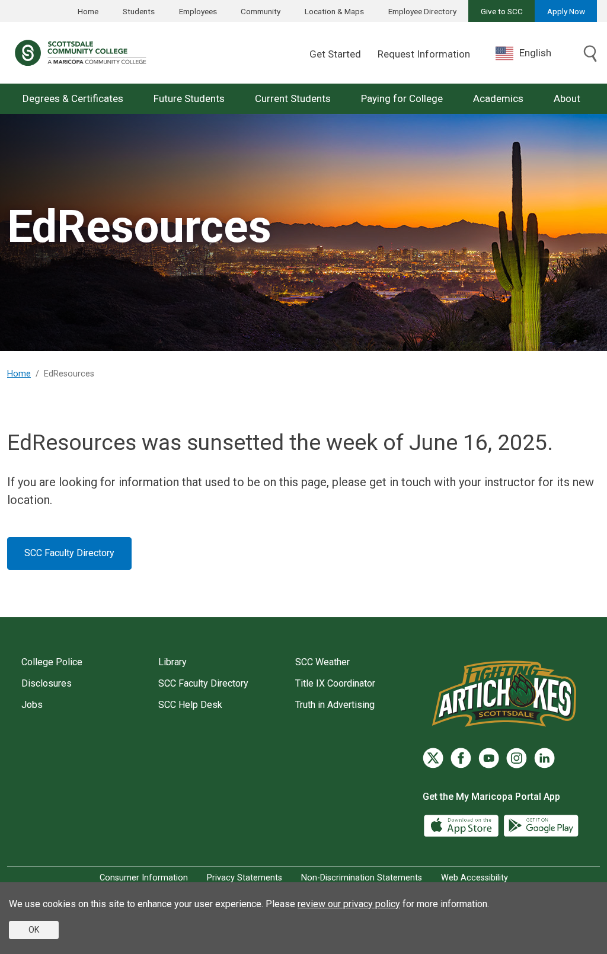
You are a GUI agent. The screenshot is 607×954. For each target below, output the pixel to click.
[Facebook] (461, 758)
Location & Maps (334, 11)
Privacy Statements (244, 878)
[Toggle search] (590, 54)
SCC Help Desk (190, 704)
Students (139, 11)
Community (260, 11)
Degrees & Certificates (73, 98)
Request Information (424, 54)
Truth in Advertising (335, 704)
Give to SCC (502, 11)
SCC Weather (322, 662)
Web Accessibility (474, 878)
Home (88, 11)
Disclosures (46, 683)
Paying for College (402, 98)
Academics (498, 98)
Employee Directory (422, 11)
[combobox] (532, 53)
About (567, 98)
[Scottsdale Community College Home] (80, 52)
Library (172, 662)
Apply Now (566, 11)
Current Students (293, 98)
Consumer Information (144, 878)
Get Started (335, 54)
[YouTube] (488, 758)
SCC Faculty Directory (69, 553)
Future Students (189, 98)
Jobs (32, 704)
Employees (198, 11)
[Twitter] (433, 758)
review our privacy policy (349, 904)
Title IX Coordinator (335, 683)
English (535, 53)
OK (33, 929)
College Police (51, 662)
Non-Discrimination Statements (361, 878)
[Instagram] (516, 758)
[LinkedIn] (544, 758)
